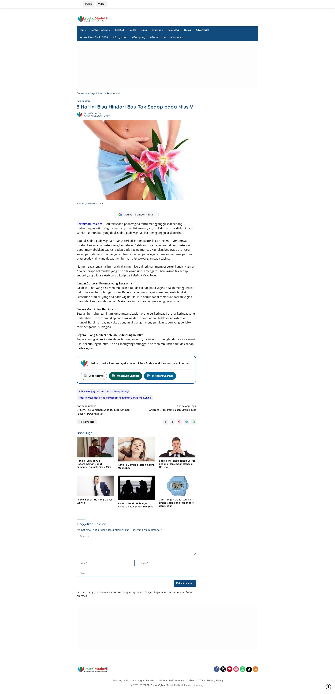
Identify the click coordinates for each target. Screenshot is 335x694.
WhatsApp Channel (128, 375)
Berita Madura (99, 30)
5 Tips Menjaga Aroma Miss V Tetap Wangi (104, 391)
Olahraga (157, 30)
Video (101, 3)
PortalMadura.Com (89, 224)
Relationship (83, 100)
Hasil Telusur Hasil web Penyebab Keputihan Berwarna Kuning (115, 397)
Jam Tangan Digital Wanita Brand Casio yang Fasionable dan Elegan (176, 502)
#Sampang (138, 37)
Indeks (88, 3)
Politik (132, 30)
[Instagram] (236, 669)
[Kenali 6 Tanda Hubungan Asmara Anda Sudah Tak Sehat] (136, 488)
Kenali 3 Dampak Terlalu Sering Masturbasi (136, 466)
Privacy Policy (215, 680)
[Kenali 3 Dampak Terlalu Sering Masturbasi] (136, 449)
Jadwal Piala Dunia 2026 (93, 37)
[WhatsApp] (242, 669)
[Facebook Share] (165, 422)
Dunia (187, 30)
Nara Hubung (134, 680)
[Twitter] (223, 669)
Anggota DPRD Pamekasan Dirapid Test (172, 407)
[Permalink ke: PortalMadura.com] (79, 114)
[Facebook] (216, 669)
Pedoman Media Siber (181, 680)
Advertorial (202, 30)
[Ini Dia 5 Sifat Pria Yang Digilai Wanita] (95, 486)
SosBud (119, 30)
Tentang (117, 680)
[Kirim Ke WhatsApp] (193, 422)
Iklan (162, 680)
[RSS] (255, 669)
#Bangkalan (120, 37)
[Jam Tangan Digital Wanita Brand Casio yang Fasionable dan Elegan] (177, 486)
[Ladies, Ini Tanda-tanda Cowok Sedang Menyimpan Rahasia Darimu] (177, 447)
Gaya (144, 30)
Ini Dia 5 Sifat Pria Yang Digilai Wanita (94, 501)
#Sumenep (176, 37)
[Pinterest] (229, 669)
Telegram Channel (162, 375)
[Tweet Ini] (172, 422)
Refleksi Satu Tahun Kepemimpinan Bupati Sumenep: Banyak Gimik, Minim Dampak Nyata (95, 464)
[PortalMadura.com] (92, 18)
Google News (96, 375)
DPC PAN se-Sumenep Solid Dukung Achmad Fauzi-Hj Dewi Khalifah (103, 409)
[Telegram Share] (186, 422)
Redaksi (150, 680)
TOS (200, 680)
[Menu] (79, 4)
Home (82, 30)
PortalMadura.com (93, 113)
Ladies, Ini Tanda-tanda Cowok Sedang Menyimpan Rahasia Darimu (177, 464)
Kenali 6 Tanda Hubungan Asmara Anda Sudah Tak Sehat (136, 505)
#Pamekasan (158, 37)
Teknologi (173, 30)
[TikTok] (249, 669)
